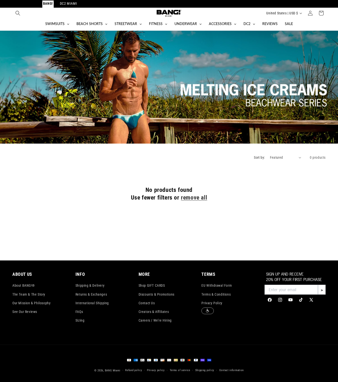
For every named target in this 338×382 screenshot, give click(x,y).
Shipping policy (205, 370)
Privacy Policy (211, 303)
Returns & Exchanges (91, 294)
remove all (194, 197)
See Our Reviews (24, 312)
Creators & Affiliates (154, 312)
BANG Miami (113, 370)
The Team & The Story (28, 294)
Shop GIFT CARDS (152, 285)
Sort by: (259, 157)
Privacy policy (156, 370)
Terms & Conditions (216, 294)
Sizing (80, 320)
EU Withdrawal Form (216, 285)
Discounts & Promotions (156, 294)
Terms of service (180, 370)
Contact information (231, 370)
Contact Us (147, 303)
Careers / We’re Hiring (155, 320)
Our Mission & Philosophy (31, 303)
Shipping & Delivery (89, 285)
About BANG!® (23, 285)
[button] (17, 13)
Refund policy (133, 370)
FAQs (79, 312)
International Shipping (92, 303)
